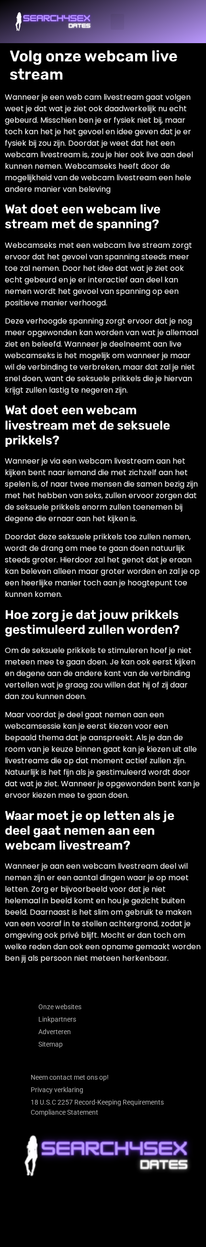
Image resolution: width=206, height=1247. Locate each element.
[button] (117, 22)
